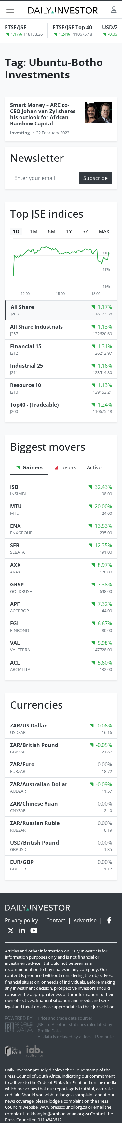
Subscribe (95, 178)
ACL (15, 662)
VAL (15, 642)
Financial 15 (25, 346)
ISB (14, 487)
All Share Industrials (36, 326)
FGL (15, 623)
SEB (15, 545)
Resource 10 (25, 385)
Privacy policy (21, 920)
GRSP (17, 584)
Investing (20, 133)
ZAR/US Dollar (28, 725)
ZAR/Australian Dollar (38, 784)
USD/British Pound (34, 842)
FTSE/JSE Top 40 (72, 27)
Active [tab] (94, 467)
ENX (15, 525)
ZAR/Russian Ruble (35, 823)
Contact (55, 920)
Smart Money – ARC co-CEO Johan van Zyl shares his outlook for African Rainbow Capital (42, 114)
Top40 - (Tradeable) (34, 404)
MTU (16, 506)
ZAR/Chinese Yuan (34, 803)
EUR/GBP (22, 862)
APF (15, 604)
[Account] (114, 9)
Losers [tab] (67, 467)
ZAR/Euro (22, 764)
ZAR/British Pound (34, 745)
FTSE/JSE (15, 27)
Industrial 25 (26, 365)
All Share (22, 307)
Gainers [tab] (32, 467)
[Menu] (10, 10)
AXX (15, 565)
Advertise (85, 920)
